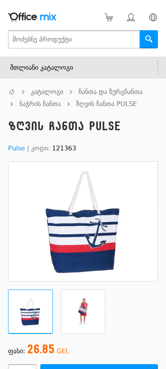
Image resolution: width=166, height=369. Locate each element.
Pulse (16, 148)
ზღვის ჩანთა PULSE (106, 104)
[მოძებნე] (149, 39)
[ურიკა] (109, 17)
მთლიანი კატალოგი (41, 67)
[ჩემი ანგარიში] (131, 17)
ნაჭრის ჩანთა (40, 104)
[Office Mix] (32, 17)
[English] (153, 17)
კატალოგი (47, 92)
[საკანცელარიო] (11, 92)
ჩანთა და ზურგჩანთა (111, 92)
